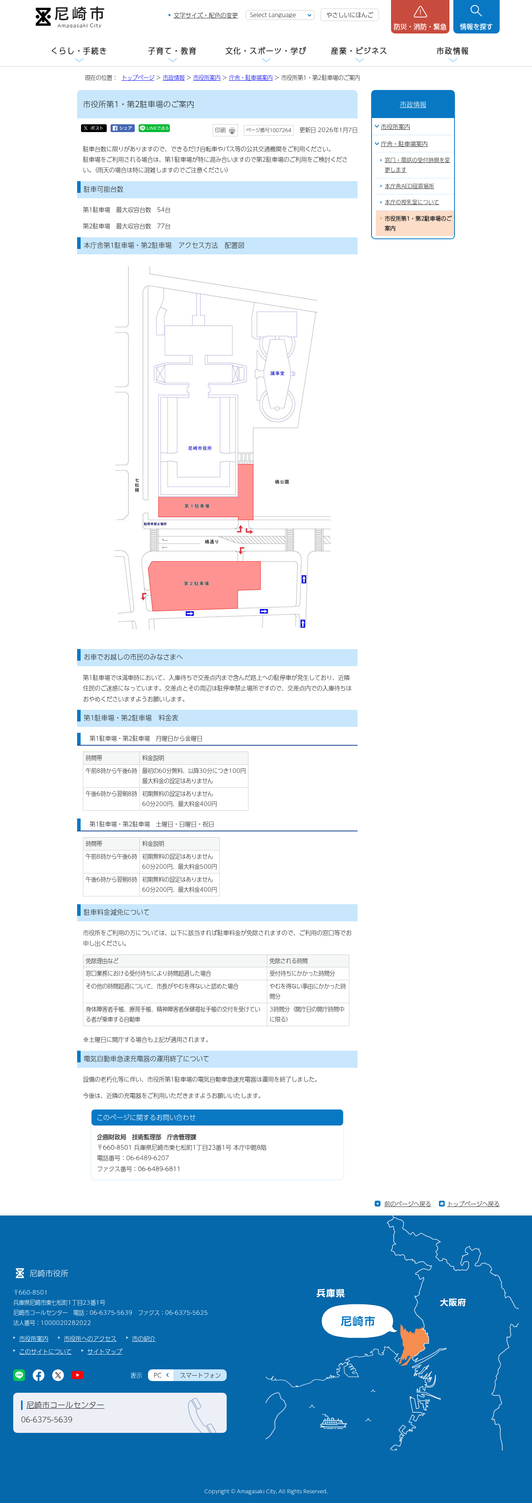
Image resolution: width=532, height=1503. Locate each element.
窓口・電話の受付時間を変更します (417, 165)
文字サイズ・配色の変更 (206, 15)
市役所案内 (206, 77)
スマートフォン (200, 1375)
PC (158, 1375)
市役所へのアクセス (90, 1338)
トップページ (138, 77)
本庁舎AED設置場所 (409, 186)
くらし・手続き (79, 50)
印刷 (220, 130)
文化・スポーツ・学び (266, 50)
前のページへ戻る (407, 1203)
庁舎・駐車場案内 (251, 77)
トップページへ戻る (473, 1203)
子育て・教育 (172, 50)
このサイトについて (45, 1351)
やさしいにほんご (349, 14)
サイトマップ (104, 1351)
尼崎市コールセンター (65, 1405)
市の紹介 (143, 1338)
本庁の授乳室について (412, 202)
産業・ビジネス (359, 50)
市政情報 (453, 50)
